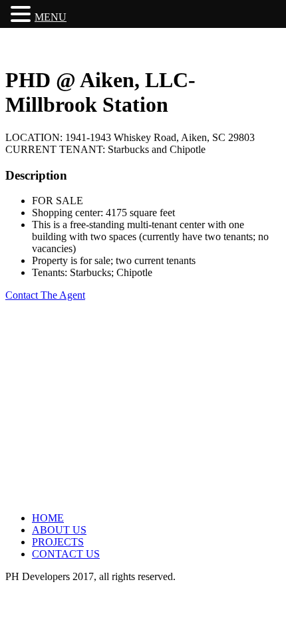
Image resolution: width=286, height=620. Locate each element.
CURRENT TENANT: (56, 149)
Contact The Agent (45, 295)
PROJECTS (58, 541)
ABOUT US (59, 530)
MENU (51, 17)
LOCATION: (35, 137)
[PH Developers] (60, 47)
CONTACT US (66, 553)
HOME (48, 518)
